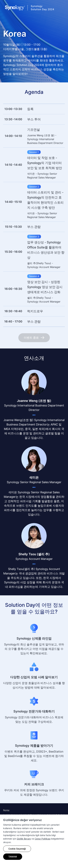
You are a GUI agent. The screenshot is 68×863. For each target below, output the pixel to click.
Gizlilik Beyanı (24, 838)
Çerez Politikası (42, 838)
